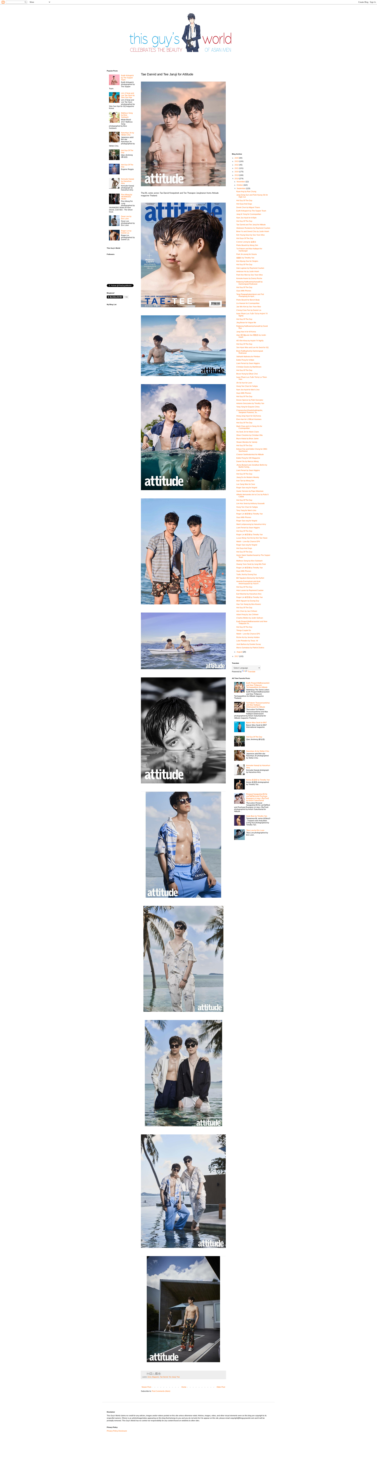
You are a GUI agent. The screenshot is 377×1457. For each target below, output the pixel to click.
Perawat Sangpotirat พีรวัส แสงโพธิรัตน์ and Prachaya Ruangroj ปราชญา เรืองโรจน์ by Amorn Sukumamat (257, 797)
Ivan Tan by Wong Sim (245, 481)
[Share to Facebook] (156, 1373)
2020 (237, 172)
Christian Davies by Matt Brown (248, 367)
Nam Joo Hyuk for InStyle (246, 218)
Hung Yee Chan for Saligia (247, 386)
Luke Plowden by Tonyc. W (247, 641)
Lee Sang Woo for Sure (245, 484)
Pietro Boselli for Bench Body (248, 300)
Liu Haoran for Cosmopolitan (247, 303)
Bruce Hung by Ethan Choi (247, 374)
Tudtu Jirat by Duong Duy (246, 574)
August (240, 652)
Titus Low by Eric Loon (255, 830)
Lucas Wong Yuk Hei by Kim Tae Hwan (251, 538)
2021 (237, 168)
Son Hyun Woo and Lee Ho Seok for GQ (252, 347)
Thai (178, 1377)
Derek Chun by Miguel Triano (248, 207)
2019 (237, 175)
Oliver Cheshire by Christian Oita (249, 435)
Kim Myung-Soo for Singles (247, 261)
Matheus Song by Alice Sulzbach (127, 115)
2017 (237, 656)
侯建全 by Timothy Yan (245, 258)
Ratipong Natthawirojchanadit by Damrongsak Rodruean (249, 283)
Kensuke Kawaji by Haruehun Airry (127, 181)
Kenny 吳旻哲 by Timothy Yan (258, 780)
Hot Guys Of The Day (244, 238)
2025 (237, 158)
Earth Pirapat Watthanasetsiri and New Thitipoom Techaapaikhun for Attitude (257, 685)
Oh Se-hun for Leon (244, 383)
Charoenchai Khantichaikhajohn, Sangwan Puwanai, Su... (249, 411)
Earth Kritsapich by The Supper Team (127, 77)
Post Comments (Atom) (161, 1391)
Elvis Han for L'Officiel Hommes (248, 419)
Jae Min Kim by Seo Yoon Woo (248, 307)
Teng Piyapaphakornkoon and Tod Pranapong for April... (250, 295)
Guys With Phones (243, 291)
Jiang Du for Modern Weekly (247, 477)
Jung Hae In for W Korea (246, 332)
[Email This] (148, 1373)
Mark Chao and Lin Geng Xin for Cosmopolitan (249, 427)
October (240, 185)
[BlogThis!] (150, 1373)
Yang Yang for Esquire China (247, 407)
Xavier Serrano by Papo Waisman (249, 491)
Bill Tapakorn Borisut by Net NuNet (250, 578)
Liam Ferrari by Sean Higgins (248, 363)
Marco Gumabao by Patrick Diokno (250, 648)
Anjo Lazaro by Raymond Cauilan (249, 590)
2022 (237, 165)
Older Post (221, 1387)
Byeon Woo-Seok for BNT (256, 723)
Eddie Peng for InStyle (245, 360)
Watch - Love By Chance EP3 (248, 634)
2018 (237, 179)
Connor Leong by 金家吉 (246, 242)
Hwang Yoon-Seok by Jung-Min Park (251, 564)
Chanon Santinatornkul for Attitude (250, 454)
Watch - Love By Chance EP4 (248, 541)
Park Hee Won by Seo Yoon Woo (249, 275)
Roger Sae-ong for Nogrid (246, 488)
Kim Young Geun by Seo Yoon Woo (250, 235)
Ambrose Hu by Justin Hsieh (247, 271)
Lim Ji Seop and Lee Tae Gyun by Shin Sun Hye (128, 95)
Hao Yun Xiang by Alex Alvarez (248, 604)
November (241, 182)
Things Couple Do (243, 630)
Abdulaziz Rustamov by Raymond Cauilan (253, 228)
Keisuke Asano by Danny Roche (249, 278)
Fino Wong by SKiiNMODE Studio (126, 197)
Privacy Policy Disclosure (117, 1431)
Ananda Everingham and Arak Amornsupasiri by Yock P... (248, 582)
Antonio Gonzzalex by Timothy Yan (250, 403)
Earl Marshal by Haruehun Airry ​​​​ (249, 594)
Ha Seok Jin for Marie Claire (247, 432)
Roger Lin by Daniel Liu (126, 232)
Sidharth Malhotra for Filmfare (248, 357)
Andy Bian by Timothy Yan (256, 816)
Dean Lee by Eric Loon (126, 217)
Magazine (155, 1377)
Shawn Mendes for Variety (246, 442)
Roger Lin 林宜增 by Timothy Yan (249, 514)
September (241, 188)
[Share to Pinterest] (159, 1373)
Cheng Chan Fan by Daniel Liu (248, 310)
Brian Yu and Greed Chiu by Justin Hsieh (252, 231)
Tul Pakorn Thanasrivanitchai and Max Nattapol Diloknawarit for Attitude (258, 705)
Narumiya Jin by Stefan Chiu (127, 134)
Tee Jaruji (172, 1377)
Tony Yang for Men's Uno (246, 510)
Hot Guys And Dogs (244, 204)
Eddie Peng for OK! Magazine (248, 458)
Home (183, 1387)
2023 (237, 161)
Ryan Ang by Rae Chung (246, 192)
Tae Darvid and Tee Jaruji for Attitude (251, 225)
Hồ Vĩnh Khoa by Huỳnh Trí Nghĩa (249, 341)
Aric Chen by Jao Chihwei (246, 611)
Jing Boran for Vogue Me (246, 323)
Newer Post (146, 1387)
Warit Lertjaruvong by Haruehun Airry (251, 524)
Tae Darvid (164, 1377)
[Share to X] (153, 1373)
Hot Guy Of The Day (244, 200)
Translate (251, 672)
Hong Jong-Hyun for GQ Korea (248, 416)
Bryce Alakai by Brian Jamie (247, 439)
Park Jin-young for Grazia (246, 254)
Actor (149, 1377)
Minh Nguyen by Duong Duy (247, 601)
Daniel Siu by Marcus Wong (247, 461)
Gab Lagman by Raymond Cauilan (250, 268)
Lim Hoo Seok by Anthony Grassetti (250, 504)
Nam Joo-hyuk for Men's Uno (247, 390)
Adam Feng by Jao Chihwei (247, 615)
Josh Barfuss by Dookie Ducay (248, 644)
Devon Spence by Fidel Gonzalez (249, 400)
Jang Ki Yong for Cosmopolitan (248, 214)
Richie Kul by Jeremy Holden (248, 637)
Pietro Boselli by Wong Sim (247, 245)
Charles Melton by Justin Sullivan (249, 618)
